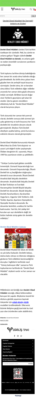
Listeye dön (4, 324)
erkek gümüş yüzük (20, 302)
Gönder (30, 363)
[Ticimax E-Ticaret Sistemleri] (18, 396)
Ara (33, 16)
